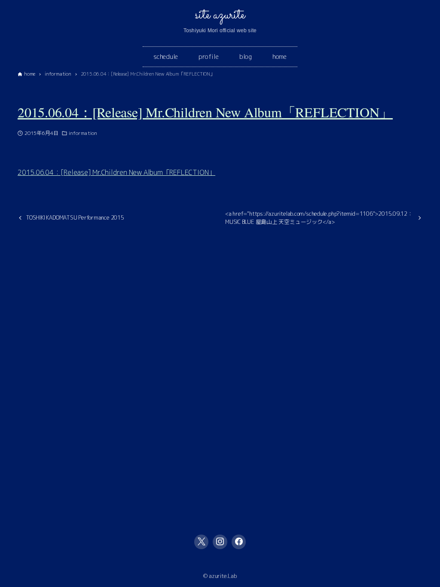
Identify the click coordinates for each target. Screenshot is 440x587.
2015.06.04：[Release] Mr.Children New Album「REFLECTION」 (205, 112)
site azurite (219, 15)
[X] (201, 541)
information (83, 133)
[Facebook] (238, 541)
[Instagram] (220, 541)
